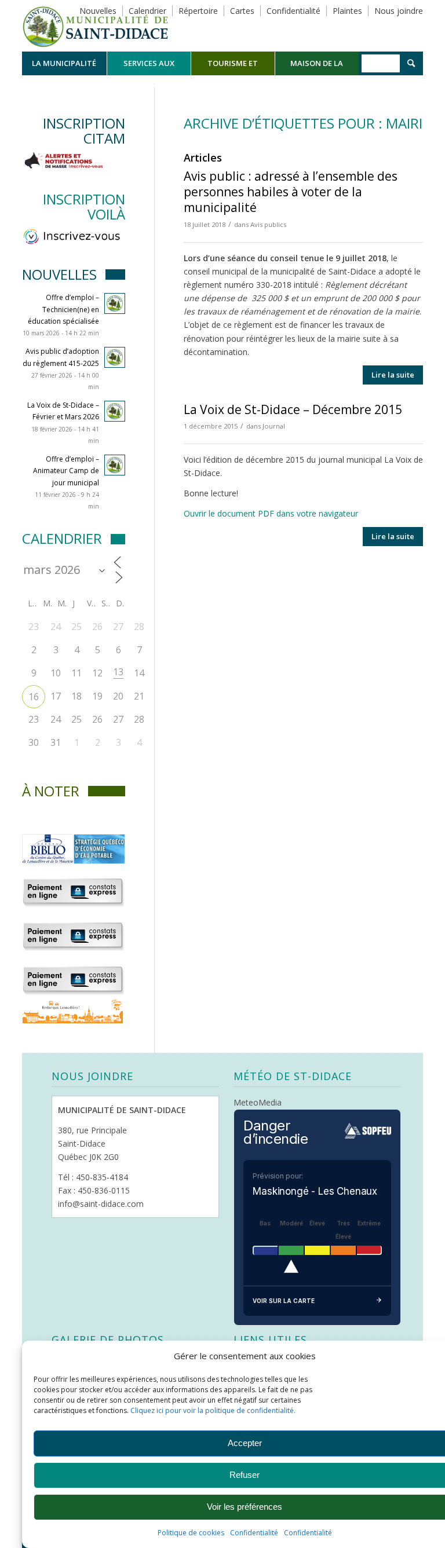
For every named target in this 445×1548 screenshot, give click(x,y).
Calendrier (147, 10)
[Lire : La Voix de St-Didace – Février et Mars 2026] (114, 411)
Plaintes (347, 10)
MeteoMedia (258, 1102)
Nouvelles (97, 10)
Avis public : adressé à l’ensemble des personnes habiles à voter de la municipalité (290, 192)
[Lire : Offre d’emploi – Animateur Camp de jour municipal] (114, 465)
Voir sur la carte (284, 1300)
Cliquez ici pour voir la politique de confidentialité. (213, 1410)
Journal (273, 426)
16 (33, 696)
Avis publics (268, 224)
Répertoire (198, 10)
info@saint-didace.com (101, 1203)
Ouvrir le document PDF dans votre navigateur (271, 513)
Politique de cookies (191, 1533)
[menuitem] (64, 63)
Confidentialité (254, 1533)
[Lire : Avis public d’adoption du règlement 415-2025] (114, 357)
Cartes (242, 10)
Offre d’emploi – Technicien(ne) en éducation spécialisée (63, 308)
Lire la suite (392, 374)
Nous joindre (398, 10)
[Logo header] (95, 25)
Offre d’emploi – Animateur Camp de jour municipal (66, 470)
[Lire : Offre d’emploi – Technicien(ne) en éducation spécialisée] (114, 303)
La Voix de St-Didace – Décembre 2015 (293, 409)
